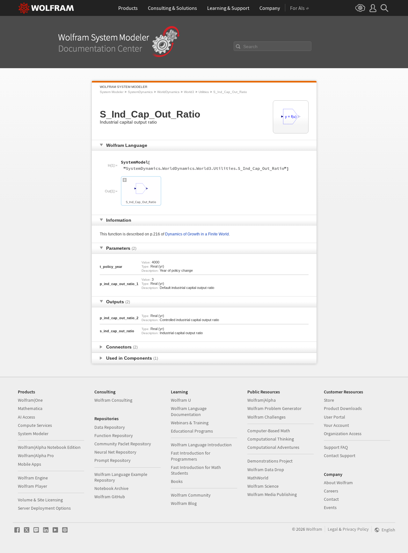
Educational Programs (192, 431)
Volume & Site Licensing (40, 500)
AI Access (26, 417)
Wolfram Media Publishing (272, 494)
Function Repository (113, 435)
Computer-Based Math (268, 431)
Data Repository (109, 427)
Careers (331, 491)
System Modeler (111, 92)
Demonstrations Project (270, 461)
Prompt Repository (112, 460)
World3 (189, 92)
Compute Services (35, 425)
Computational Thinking (270, 439)
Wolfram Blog (184, 503)
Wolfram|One (30, 400)
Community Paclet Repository (122, 444)
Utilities (204, 92)
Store (329, 400)
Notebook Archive (111, 488)
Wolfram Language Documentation (189, 411)
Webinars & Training (189, 423)
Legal (333, 529)
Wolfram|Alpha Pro (36, 455)
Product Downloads (343, 408)
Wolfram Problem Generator (274, 408)
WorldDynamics (168, 92)
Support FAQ (336, 447)
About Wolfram (338, 482)
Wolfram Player (32, 486)
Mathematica (30, 408)
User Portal (334, 417)
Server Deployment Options (44, 508)
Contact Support (339, 455)
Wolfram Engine (33, 478)
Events (330, 507)
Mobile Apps (29, 464)
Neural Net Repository (115, 452)
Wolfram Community (191, 495)
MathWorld (257, 478)
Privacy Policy (356, 529)
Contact (331, 499)
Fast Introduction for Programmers (190, 456)
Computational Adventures (273, 447)
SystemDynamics (140, 92)
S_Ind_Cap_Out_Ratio (230, 92)
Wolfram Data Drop (265, 469)
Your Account (336, 425)
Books (177, 481)
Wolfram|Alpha (261, 400)
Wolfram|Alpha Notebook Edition (49, 447)
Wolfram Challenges (266, 417)
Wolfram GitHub (109, 496)
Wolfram (314, 529)
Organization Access (342, 433)
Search (250, 46)
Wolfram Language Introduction (201, 445)
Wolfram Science (263, 486)
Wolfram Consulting (113, 400)
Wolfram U (181, 400)
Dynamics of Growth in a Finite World (197, 234)
